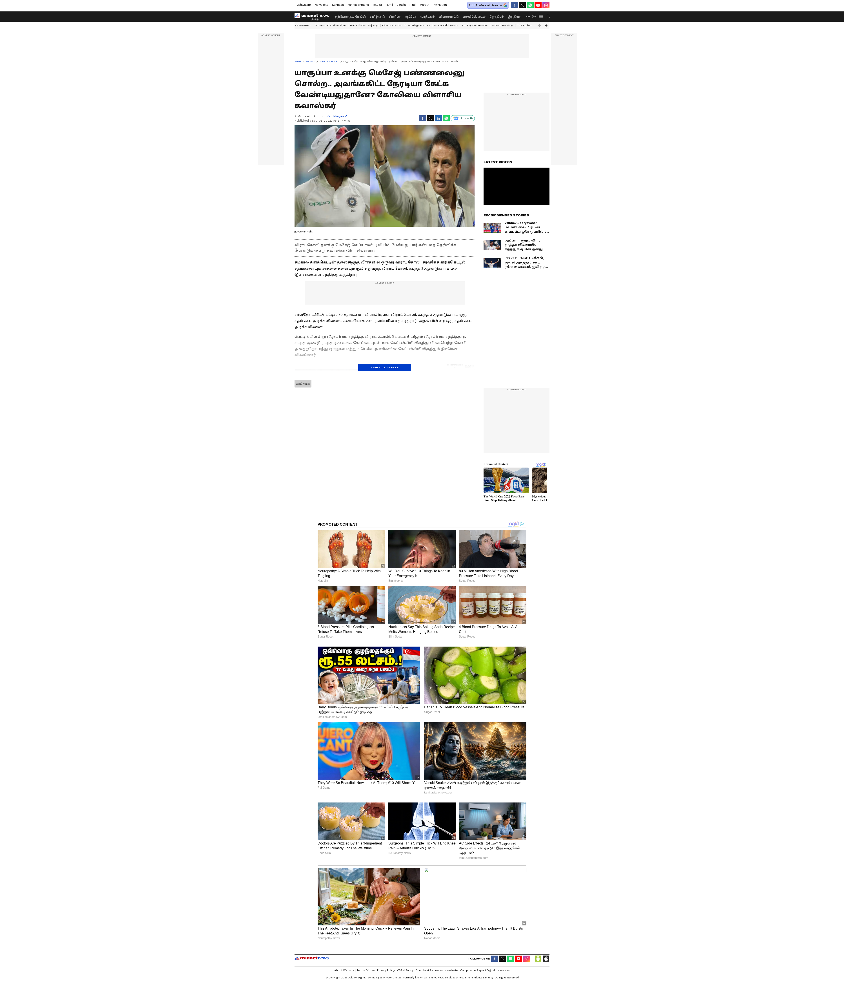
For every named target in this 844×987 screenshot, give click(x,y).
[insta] (545, 5)
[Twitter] (522, 5)
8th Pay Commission (475, 25)
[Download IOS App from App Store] (545, 959)
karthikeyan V (337, 116)
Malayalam (303, 4)
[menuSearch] (548, 16)
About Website (344, 970)
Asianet (312, 958)
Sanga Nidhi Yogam (446, 25)
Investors (503, 970)
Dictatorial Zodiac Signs (330, 25)
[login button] (535, 16)
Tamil (389, 4)
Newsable (321, 4)
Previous (539, 25)
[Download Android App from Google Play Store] (538, 959)
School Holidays (502, 25)
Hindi (412, 4)
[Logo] (313, 16)
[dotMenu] (528, 16)
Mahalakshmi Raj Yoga (364, 25)
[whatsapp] (530, 5)
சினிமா (395, 16)
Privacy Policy (386, 970)
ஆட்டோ (410, 16)
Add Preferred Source (485, 5)
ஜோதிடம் (496, 16)
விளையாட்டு (449, 16)
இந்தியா (514, 16)
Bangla (401, 4)
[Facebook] (514, 5)
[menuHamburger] (541, 16)
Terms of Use (366, 970)
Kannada (338, 4)
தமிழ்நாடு (377, 16)
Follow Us (466, 118)
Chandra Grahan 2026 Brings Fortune (406, 25)
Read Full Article (385, 367)
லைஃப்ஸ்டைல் (474, 16)
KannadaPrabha (358, 4)
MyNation (440, 4)
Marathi (425, 4)
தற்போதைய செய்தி (350, 16)
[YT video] (538, 5)
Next (546, 25)
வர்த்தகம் (427, 16)
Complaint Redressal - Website (437, 970)
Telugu (377, 4)
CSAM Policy (405, 970)
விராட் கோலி (303, 383)
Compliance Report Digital (477, 970)
